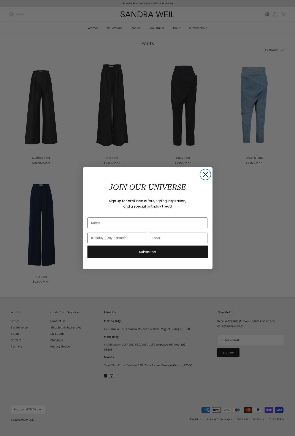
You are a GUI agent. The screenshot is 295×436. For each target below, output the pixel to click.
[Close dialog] (205, 174)
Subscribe (147, 251)
